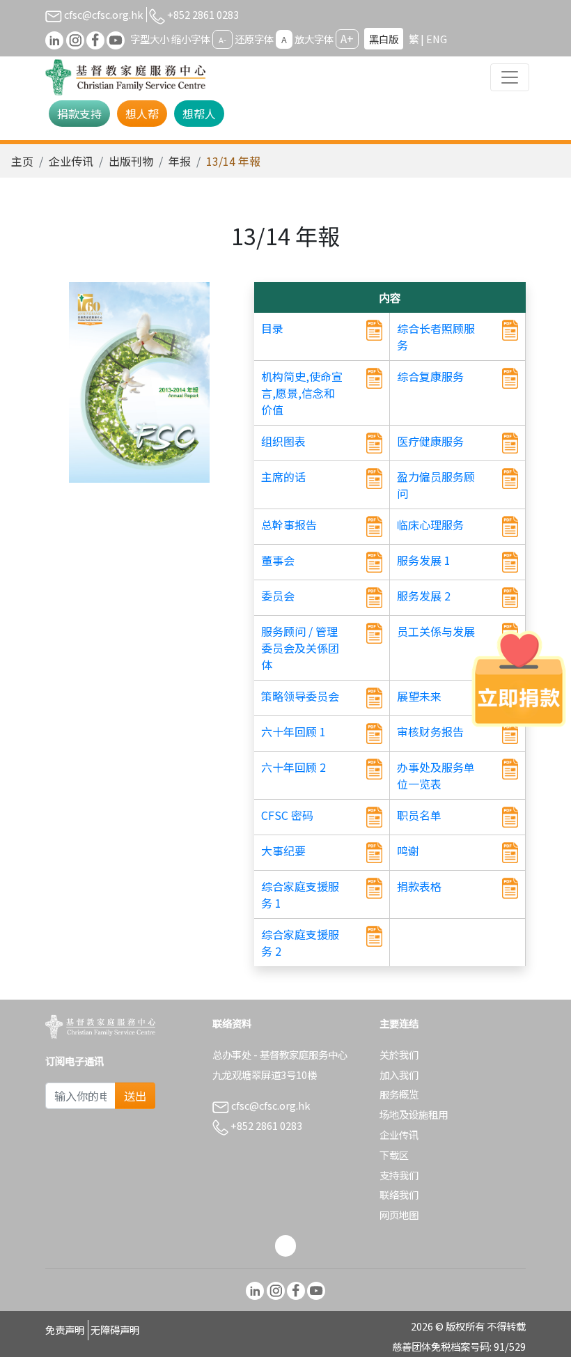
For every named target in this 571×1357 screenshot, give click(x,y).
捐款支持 (79, 113)
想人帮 (142, 113)
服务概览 (399, 1094)
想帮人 (199, 113)
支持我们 (399, 1175)
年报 (180, 161)
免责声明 (64, 1329)
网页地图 (399, 1214)
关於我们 (399, 1054)
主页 (22, 161)
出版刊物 (131, 161)
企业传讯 (71, 161)
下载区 (394, 1154)
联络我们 (399, 1194)
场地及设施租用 (414, 1114)
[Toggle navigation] (509, 77)
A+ (347, 38)
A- (222, 39)
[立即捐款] (519, 678)
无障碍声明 (115, 1329)
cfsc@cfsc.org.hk (102, 14)
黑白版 (383, 38)
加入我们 (399, 1074)
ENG (436, 38)
